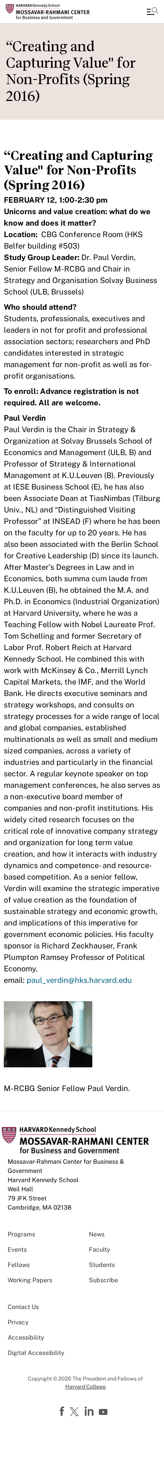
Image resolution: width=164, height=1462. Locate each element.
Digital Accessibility (36, 1352)
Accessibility (26, 1337)
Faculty (99, 1249)
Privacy (18, 1322)
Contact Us (23, 1307)
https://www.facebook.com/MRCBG (63, 1411)
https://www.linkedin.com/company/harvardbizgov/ (90, 1411)
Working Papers (30, 1280)
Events (17, 1249)
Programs (21, 1234)
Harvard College (85, 1387)
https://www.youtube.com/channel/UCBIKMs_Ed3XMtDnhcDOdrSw (104, 1412)
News (97, 1234)
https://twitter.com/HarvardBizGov (75, 1412)
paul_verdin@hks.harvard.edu (79, 980)
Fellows (19, 1264)
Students (102, 1264)
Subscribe (103, 1280)
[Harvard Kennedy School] (51, 11)
